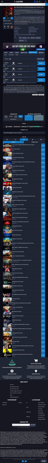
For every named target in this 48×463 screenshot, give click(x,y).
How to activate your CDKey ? (15, 393)
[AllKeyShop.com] (18, 1)
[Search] (46, 4)
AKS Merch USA (41, 417)
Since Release (6, 117)
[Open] (2, 1)
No (25, 461)
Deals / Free (40, 411)
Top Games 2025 (41, 415)
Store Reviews (40, 413)
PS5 (22, 34)
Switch (33, 34)
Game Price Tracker (42, 404)
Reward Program (41, 406)
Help (44, 461)
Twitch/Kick (4, 402)
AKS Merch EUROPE (41, 419)
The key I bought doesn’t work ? (16, 390)
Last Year (11, 116)
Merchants (4, 404)
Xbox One (25, 34)
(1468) (40, 126)
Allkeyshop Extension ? (14, 397)
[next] (12, 18)
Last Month (20, 117)
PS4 (21, 34)
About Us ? (12, 384)
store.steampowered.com (33, 28)
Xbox (29, 33)
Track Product (13, 119)
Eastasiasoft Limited (32, 30)
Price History (11, 54)
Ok (22, 461)
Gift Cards (40, 408)
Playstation (28, 412)
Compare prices (33, 66)
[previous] (4, 18)
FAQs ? (11, 395)
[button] (45, 1)
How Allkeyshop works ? (14, 386)
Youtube (20, 402)
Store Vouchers (41, 402)
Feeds (17, 54)
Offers (5, 54)
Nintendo (28, 416)
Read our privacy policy (30, 459)
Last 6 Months (15, 117)
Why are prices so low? (14, 388)
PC (19, 34)
